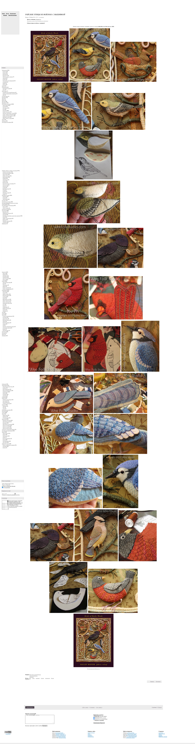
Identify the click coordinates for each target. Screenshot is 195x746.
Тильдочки (5, 199)
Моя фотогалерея (13, 15)
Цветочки (4, 419)
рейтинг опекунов (62, 736)
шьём (30, 678)
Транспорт (5, 179)
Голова (4, 187)
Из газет (4, 200)
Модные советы (6, 320)
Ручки (4, 190)
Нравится (152, 681)
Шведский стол (6, 299)
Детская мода (6, 330)
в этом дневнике (6, 487)
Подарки (4, 394)
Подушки (5, 446)
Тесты (89, 733)
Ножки (4, 194)
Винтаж (3, 101)
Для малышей (6, 441)
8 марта (4, 388)
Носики (4, 191)
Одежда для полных (7, 399)
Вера (3, 98)
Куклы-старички (6, 287)
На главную (161, 732)
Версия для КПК (162, 733)
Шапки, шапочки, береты (8, 115)
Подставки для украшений (8, 80)
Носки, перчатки (6, 111)
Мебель (4, 219)
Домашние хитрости (7, 213)
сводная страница (130, 732)
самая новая (133, 736)
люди (3, 483)
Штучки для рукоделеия (7, 430)
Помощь (160, 734)
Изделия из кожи (5, 209)
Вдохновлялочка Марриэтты (93, 668)
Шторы (4, 447)
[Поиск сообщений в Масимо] (8, 486)
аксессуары (5, 318)
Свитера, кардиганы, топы (8, 113)
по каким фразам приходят (15, 507)
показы (4, 324)
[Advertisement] (97, 7)
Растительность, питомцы (8, 183)
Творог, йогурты (6, 300)
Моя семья (4, 91)
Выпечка (4, 291)
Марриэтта (38, 19)
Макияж (4, 274)
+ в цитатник (41, 17)
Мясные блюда (6, 295)
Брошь (4, 73)
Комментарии (13, 13)
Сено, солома (6, 208)
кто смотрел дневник (13, 506)
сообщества (61, 734)
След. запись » (99, 707)
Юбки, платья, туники (7, 118)
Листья (4, 206)
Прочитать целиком (31, 21)
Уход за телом (6, 278)
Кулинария (4, 290)
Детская (4, 214)
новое (135, 734)
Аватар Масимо (10, 24)
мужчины (64, 737)
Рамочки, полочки (6, 221)
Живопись (4, 223)
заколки (4, 78)
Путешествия (5, 96)
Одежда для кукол (6, 172)
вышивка (38, 678)
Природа (5, 416)
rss (65, 734)
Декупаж (4, 121)
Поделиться (158, 681)
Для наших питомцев (6, 122)
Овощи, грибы (6, 294)
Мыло (3, 334)
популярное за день (129, 734)
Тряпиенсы (5, 285)
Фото (3, 413)
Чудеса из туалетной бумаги (8, 429)
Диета (4, 273)
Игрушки (4, 110)
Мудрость (4, 331)
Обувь (4, 437)
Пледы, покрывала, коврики (9, 445)
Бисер (4, 84)
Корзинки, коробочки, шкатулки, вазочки (11, 215)
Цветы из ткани (6, 426)
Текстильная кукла (7, 282)
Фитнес (4, 279)
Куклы (3, 281)
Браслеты (5, 75)
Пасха (4, 393)
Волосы (4, 182)
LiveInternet (8, 733)
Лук (3, 325)
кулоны (4, 79)
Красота (4, 272)
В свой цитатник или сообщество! (41, 21)
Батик (3, 86)
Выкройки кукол (6, 188)
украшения (47, 678)
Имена (4, 286)
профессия (62, 733)
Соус (4, 304)
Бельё (4, 329)
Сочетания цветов (7, 327)
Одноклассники (91, 736)
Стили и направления (7, 316)
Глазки (4, 181)
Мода (3, 314)
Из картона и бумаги (6, 201)
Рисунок (3, 411)
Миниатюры (5, 177)
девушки (60, 737)
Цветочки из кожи (6, 421)
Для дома (5, 108)
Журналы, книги (6, 192)
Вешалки (5, 212)
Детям (4, 106)
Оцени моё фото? (91, 732)
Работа (3, 398)
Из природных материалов (8, 205)
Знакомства (90, 735)
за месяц (127, 737)
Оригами (4, 335)
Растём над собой (7, 88)
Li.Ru (4, 408)
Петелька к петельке (6, 104)
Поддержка (180, 1)
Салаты (4, 296)
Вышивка (4, 102)
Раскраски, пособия (6, 410)
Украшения (4, 70)
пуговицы (5, 82)
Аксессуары (5, 105)
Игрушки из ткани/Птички (35, 674)
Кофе (4, 305)
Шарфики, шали (6, 117)
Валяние (4, 97)
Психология (4, 87)
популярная (129, 736)
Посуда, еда (5, 185)
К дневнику (92, 707)
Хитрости (5, 186)
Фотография (5, 402)
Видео (3, 100)
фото (12, 483)
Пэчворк (4, 397)
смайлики (37, 714)
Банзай (4, 74)
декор (33, 678)
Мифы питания (6, 308)
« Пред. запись (85, 707)
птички (42, 678)
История (5, 317)
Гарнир (4, 309)
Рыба (4, 298)
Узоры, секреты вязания (8, 114)
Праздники (4, 385)
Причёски (5, 277)
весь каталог (132, 737)
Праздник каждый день (8, 386)
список (57, 736)
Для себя (5, 442)
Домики (4, 178)
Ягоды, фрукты (6, 301)
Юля (4, 95)
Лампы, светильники (7, 218)
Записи (3, 13)
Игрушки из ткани (6, 195)
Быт (3, 407)
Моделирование (6, 322)
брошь (52, 678)
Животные (5, 415)
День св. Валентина (7, 390)
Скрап (3, 412)
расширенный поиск (59, 732)
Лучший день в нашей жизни (9, 92)
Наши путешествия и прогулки (9, 93)
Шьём (3, 432)
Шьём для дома (5, 443)
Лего (3, 312)
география (58, 733)
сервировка (5, 307)
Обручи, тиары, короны (8, 76)
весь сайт (135, 735)
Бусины (4, 71)
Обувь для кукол (6, 175)
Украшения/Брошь (33, 675)
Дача (3, 119)
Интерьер (4, 210)
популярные (130, 733)
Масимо (2, 15)
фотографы (130, 735)
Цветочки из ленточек (7, 424)
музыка (6, 483)
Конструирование (6, 438)
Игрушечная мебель (7, 173)
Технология (5, 436)
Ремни (4, 83)
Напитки (4, 311)
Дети (4, 89)
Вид (182, 1)
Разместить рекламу (163, 736)
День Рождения (6, 389)
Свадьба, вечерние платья (8, 326)
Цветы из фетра (6, 428)
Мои (3, 283)
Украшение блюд (6, 303)
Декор (4, 434)
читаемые (135, 733)
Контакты (160, 735)
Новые (160, 707)
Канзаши (5, 423)
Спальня (4, 222)
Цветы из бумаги (6, 425)
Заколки (4, 406)
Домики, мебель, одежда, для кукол (9, 170)
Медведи (5, 196)
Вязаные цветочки (7, 420)
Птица (4, 292)
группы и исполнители (61, 735)
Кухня (4, 217)
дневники (57, 734)
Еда (3, 109)
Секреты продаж (6, 403)
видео (9, 483)
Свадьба (4, 395)
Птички (4, 198)
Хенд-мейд (5, 401)
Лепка (3, 313)
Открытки (4, 384)
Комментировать (30, 707)
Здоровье (5, 276)
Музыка (3, 333)
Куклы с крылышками (7, 289)
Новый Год (5, 391)
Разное (3, 404)
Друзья (7, 13)
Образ (4, 321)
